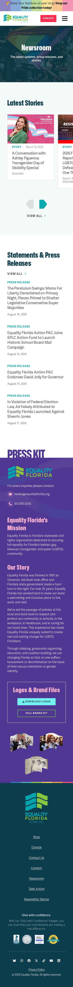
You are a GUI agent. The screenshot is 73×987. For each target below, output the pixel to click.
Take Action (37, 889)
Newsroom (36, 879)
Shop (36, 837)
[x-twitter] (36, 961)
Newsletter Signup (36, 899)
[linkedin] (58, 961)
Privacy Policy (36, 969)
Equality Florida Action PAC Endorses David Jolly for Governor (35, 374)
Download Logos (38, 701)
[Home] (17, 18)
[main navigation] (65, 18)
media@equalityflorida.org (32, 494)
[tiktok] (43, 961)
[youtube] (51, 961)
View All (34, 216)
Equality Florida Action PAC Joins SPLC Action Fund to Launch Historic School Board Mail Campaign (35, 340)
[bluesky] (14, 961)
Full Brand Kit (36, 713)
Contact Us (36, 858)
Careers (36, 868)
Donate (48, 18)
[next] (42, 204)
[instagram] (21, 961)
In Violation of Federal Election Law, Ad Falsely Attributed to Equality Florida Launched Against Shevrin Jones (35, 409)
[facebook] (29, 961)
